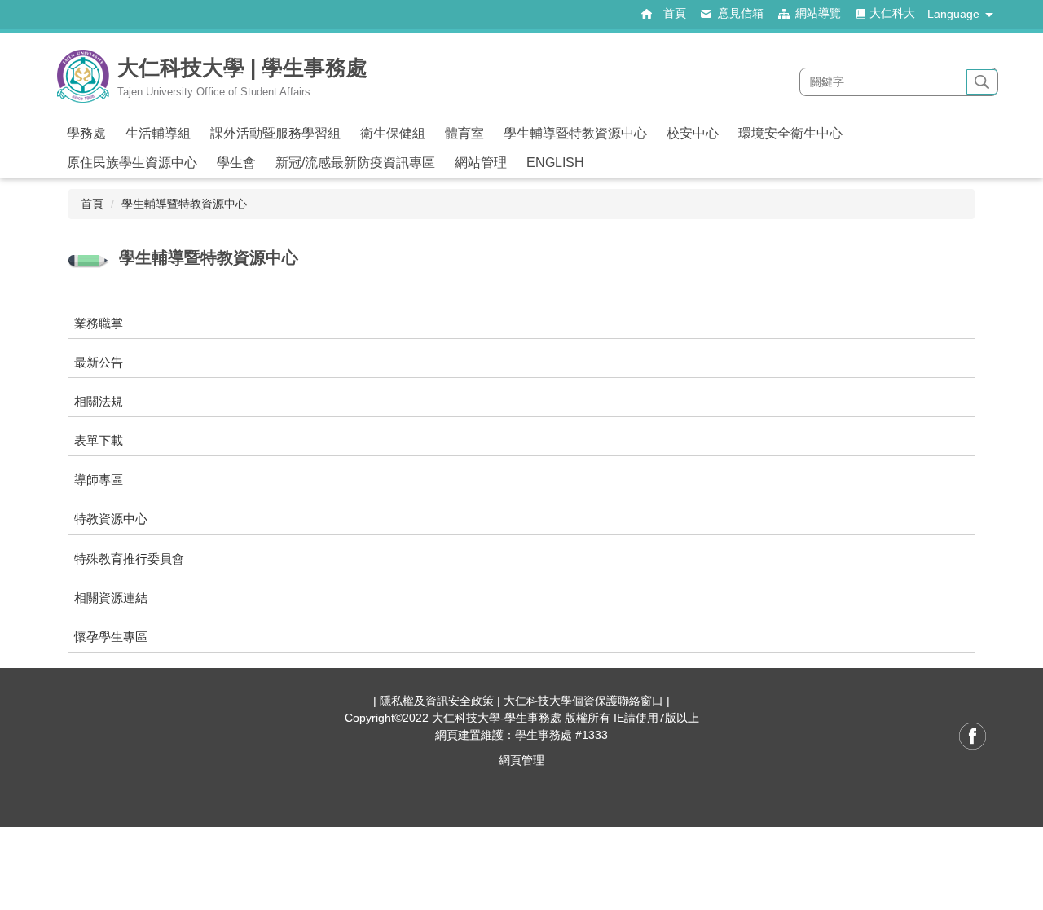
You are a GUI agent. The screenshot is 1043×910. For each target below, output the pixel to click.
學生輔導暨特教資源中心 (184, 203)
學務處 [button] (86, 133)
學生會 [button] (236, 162)
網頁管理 (521, 760)
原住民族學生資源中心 (132, 162)
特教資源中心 (110, 518)
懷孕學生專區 (110, 637)
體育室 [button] (464, 133)
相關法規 (98, 401)
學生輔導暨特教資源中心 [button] (575, 133)
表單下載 (98, 440)
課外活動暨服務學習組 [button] (275, 133)
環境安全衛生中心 (790, 133)
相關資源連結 (110, 597)
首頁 (92, 203)
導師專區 (98, 479)
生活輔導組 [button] (158, 133)
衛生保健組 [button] (392, 133)
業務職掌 (98, 323)
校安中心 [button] (693, 133)
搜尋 (981, 82)
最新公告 (98, 362)
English (555, 162)
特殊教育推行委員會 (129, 558)
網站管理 (481, 162)
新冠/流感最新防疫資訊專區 (355, 162)
